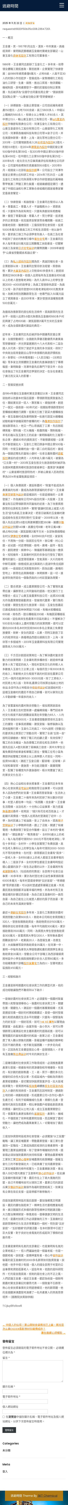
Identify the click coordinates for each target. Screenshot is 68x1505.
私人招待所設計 (22, 261)
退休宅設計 (19, 56)
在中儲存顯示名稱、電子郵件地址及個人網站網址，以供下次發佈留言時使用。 (33, 1419)
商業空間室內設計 (13, 495)
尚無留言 (30, 23)
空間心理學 (22, 1159)
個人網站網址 (10, 1407)
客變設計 (39, 1114)
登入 (5, 1471)
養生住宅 (39, 239)
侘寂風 (33, 1086)
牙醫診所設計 (16, 1187)
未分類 (6, 1450)
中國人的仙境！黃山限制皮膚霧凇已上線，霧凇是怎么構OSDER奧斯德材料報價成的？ (33, 1327)
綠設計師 (31, 170)
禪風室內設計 (39, 147)
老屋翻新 (7, 871)
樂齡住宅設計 (18, 912)
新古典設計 (19, 1054)
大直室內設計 (21, 271)
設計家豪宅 (30, 963)
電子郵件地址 (11, 1397)
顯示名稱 (8, 1387)
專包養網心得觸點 (53, 1333)
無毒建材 (7, 811)
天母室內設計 (45, 142)
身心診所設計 (46, 1173)
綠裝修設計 (38, 688)
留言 (6, 1358)
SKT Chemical (47, 1496)
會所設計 (58, 1255)
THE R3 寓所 (46, 1022)
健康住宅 (15, 536)
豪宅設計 (23, 788)
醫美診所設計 (53, 421)
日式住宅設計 (26, 248)
